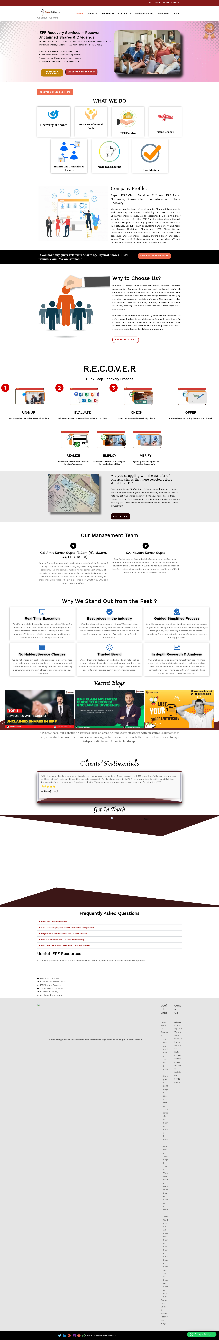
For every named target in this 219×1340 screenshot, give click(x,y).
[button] (2, 708)
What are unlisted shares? (54, 921)
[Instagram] (74, 1335)
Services (106, 13)
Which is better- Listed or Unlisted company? (63, 939)
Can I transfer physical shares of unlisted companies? (67, 927)
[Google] (69, 1335)
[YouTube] (79, 1335)
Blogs (176, 13)
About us (92, 13)
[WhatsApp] (83, 1335)
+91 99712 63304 (177, 1078)
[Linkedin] (64, 1335)
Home (79, 13)
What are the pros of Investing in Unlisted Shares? (65, 945)
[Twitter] (59, 1335)
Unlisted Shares (144, 13)
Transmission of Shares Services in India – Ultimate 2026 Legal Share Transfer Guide (165, 1146)
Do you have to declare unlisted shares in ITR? (64, 933)
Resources (163, 13)
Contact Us (124, 13)
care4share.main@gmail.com (177, 1062)
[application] (112, 13)
